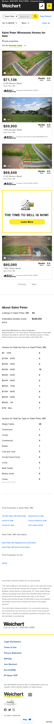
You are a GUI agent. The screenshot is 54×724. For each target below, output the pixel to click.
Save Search (46, 16)
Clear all (46, 23)
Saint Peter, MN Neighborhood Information (19, 543)
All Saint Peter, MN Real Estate (14, 516)
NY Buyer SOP (11, 675)
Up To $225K (8, 23)
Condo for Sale (8, 525)
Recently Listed (15, 45)
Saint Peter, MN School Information (16, 547)
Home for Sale (7, 520)
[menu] (49, 6)
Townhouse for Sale (36, 516)
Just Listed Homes (35, 525)
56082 (4, 563)
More (24, 23)
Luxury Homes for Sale (37, 520)
